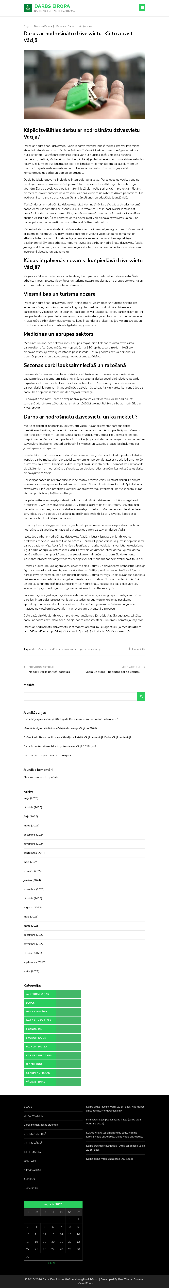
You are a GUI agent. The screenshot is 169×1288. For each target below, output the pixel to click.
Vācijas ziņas (85, 26)
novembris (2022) (34, 944)
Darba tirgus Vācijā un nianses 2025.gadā (47, 755)
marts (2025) (31, 825)
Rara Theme (125, 1279)
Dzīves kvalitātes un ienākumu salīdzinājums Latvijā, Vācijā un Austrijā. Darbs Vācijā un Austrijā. (78, 737)
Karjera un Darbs (65, 26)
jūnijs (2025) (31, 816)
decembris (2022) (34, 935)
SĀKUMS (29, 1179)
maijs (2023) (31, 916)
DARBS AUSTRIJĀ (35, 1134)
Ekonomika (34, 1029)
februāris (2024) (33, 871)
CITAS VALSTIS (33, 1116)
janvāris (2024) (32, 880)
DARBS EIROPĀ (52, 6)
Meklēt (29, 685)
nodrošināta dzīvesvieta (63, 649)
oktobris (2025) (33, 807)
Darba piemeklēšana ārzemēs (41, 1125)
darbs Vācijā (39, 649)
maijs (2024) (31, 862)
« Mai (51, 1263)
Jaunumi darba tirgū (36, 1048)
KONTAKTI (30, 1161)
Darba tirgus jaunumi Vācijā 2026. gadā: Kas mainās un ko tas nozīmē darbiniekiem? (71, 719)
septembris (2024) (35, 853)
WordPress (86, 1283)
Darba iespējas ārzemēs (37, 1013)
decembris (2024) (34, 835)
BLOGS (28, 1107)
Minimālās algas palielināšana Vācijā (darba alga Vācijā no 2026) (60, 728)
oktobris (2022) (33, 953)
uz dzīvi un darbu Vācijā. (110, 530)
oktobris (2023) (33, 898)
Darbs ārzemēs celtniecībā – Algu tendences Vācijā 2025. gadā (60, 746)
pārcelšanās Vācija (90, 649)
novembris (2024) (34, 844)
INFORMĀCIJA (32, 1152)
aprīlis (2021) (31, 971)
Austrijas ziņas (37, 994)
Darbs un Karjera (43, 26)
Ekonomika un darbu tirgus (36, 1039)
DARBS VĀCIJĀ (33, 1143)
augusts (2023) (33, 907)
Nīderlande (34, 1064)
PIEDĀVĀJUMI (32, 1170)
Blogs (27, 26)
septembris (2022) (35, 962)
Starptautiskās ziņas (38, 1074)
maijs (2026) (31, 798)
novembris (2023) (34, 889)
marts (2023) (31, 926)
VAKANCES (31, 1188)
